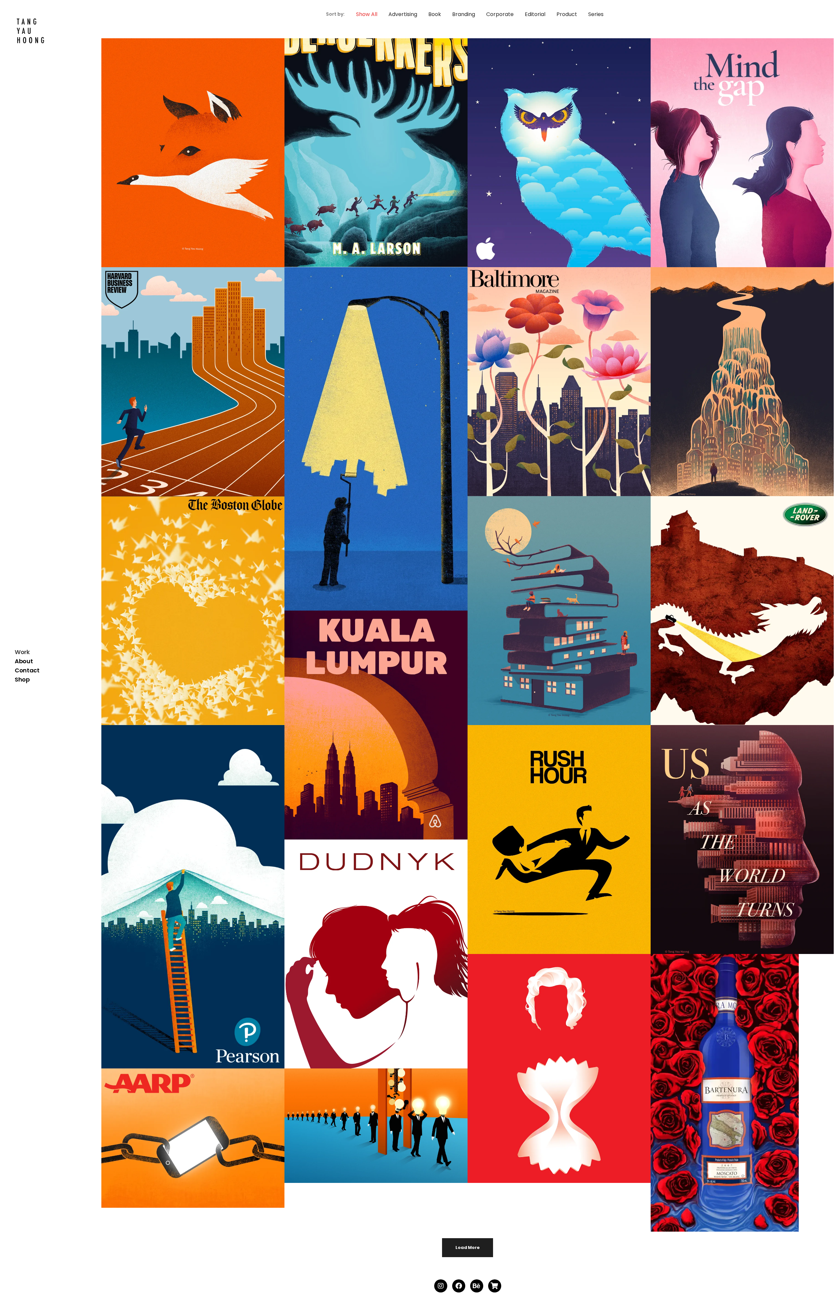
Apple (549, 157)
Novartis (732, 157)
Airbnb (366, 730)
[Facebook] (458, 1285)
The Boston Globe (183, 615)
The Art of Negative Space (549, 615)
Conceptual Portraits (732, 844)
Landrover (732, 615)
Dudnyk (366, 959)
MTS (549, 1073)
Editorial (183, 375)
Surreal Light (366, 444)
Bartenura (732, 1098)
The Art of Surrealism (732, 386)
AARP (183, 1143)
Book (366, 146)
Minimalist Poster (549, 844)
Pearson (183, 901)
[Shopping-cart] (494, 1285)
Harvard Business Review (183, 386)
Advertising (549, 146)
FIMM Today (366, 1130)
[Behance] (476, 1285)
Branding (183, 890)
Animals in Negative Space (183, 157)
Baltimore (549, 386)
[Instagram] (440, 1285)
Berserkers (366, 157)
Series (183, 146)
